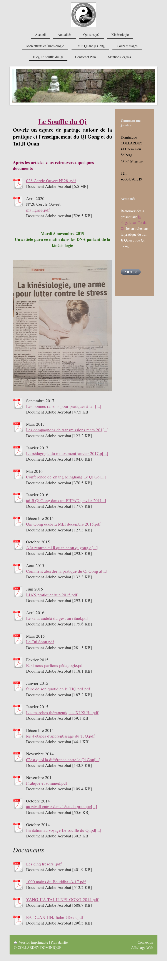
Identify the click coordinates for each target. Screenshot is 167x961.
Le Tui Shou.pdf (40, 641)
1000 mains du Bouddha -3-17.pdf (56, 881)
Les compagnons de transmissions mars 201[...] (67, 429)
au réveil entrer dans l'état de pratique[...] (61, 806)
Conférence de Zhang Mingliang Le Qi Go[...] (66, 477)
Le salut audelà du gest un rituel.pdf (57, 618)
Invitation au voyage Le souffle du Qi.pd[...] (63, 830)
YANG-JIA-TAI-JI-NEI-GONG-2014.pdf (62, 899)
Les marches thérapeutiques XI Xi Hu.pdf (62, 712)
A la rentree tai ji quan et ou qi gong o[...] (62, 547)
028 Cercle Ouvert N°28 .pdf (51, 180)
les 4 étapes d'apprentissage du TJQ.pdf (60, 736)
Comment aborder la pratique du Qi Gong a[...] (66, 571)
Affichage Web (142, 947)
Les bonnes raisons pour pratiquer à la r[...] (63, 406)
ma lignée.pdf (38, 210)
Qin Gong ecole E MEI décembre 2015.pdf (63, 524)
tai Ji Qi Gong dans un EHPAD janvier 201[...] (66, 500)
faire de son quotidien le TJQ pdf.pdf (58, 688)
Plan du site (59, 942)
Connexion (145, 942)
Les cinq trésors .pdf (44, 864)
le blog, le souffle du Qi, (134, 222)
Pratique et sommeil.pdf (46, 783)
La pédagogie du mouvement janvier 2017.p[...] (67, 453)
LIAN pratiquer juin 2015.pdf (51, 594)
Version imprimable (33, 942)
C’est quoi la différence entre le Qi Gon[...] (63, 759)
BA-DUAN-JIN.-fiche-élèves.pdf (54, 917)
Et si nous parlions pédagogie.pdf (55, 665)
